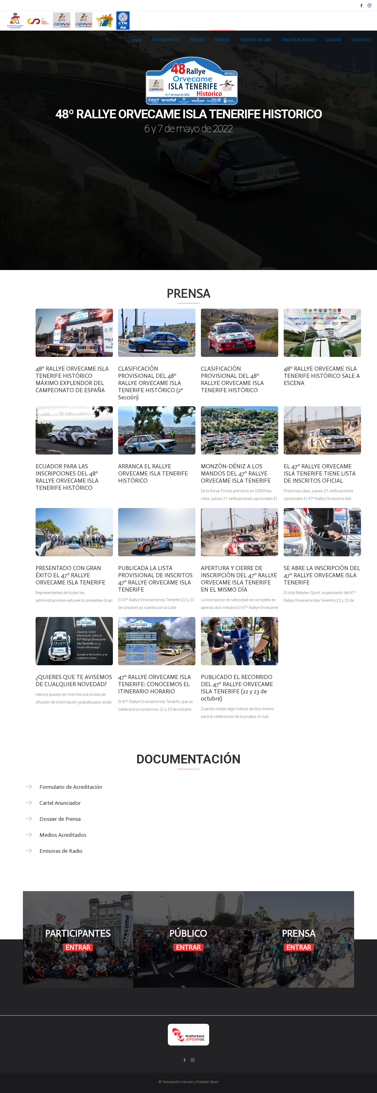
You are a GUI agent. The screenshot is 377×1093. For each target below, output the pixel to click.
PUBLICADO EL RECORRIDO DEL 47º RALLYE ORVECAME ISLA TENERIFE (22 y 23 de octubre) (237, 688)
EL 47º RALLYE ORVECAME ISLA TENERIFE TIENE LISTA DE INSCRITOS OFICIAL (320, 473)
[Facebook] (361, 5)
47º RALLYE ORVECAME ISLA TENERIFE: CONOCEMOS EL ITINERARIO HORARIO (154, 684)
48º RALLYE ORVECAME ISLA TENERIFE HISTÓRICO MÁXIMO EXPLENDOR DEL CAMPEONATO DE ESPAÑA (72, 379)
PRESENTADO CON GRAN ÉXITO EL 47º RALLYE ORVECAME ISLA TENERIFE (70, 575)
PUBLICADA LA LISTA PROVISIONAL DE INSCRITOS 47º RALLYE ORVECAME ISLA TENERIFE (155, 579)
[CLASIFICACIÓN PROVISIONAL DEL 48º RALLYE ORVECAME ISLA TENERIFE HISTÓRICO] (239, 333)
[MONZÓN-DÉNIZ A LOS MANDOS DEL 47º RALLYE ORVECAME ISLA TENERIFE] (239, 430)
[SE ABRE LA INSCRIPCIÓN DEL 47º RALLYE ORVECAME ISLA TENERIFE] (322, 532)
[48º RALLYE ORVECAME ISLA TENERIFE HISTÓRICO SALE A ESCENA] (322, 333)
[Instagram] (369, 5)
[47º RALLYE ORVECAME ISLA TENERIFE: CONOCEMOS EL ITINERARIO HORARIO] (156, 641)
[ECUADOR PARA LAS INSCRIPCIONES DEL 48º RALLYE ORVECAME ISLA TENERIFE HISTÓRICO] (74, 430)
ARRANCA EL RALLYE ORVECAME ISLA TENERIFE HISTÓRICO (153, 473)
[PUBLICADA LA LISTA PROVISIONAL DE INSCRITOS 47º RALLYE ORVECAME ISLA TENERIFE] (156, 532)
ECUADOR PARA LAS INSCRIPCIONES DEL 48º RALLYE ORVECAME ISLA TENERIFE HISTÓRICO (67, 477)
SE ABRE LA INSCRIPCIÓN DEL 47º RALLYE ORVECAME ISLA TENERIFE (322, 575)
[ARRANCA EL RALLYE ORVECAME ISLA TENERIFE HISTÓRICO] (156, 430)
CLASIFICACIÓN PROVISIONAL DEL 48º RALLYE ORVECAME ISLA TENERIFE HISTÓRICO (232, 379)
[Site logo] (69, 20)
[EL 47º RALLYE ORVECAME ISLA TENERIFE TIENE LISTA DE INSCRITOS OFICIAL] (322, 430)
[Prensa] (299, 939)
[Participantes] (78, 939)
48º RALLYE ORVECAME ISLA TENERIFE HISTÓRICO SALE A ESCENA (322, 376)
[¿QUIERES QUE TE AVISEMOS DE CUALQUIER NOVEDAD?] (74, 641)
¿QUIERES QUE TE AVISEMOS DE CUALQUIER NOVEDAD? (74, 681)
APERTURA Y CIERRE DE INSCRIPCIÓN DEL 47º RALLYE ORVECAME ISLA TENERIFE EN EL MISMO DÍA (239, 579)
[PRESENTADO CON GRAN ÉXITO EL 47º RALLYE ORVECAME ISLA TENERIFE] (74, 532)
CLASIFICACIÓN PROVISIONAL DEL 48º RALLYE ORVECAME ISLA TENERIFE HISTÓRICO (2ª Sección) (150, 383)
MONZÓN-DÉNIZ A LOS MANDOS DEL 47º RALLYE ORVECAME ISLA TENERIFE (236, 473)
